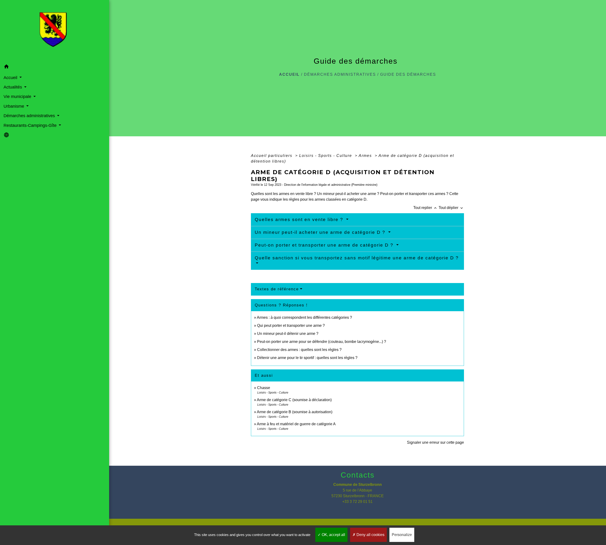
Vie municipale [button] (18, 96)
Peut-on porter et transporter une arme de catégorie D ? (325, 245)
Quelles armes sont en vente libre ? (300, 219)
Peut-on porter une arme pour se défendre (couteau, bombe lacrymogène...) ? (321, 342)
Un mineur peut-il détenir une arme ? (287, 334)
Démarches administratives (340, 74)
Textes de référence (277, 289)
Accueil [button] (11, 77)
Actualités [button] (13, 87)
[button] (55, 67)
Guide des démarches (408, 74)
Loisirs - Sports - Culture (326, 156)
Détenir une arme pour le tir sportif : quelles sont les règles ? (307, 358)
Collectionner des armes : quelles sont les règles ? (299, 350)
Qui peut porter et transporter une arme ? (291, 325)
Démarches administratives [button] (30, 115)
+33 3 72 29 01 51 (357, 502)
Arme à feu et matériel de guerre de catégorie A (296, 424)
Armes (366, 156)
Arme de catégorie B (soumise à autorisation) (294, 412)
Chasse (263, 388)
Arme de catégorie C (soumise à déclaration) (294, 400)
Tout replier (425, 208)
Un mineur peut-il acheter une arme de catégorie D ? (321, 232)
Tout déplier (451, 208)
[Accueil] (54, 31)
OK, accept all (333, 535)
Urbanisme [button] (14, 106)
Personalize (402, 535)
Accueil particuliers (272, 156)
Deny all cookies (370, 535)
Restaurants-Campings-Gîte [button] (31, 125)
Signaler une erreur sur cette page (435, 442)
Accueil (289, 74)
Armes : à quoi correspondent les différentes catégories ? (304, 317)
